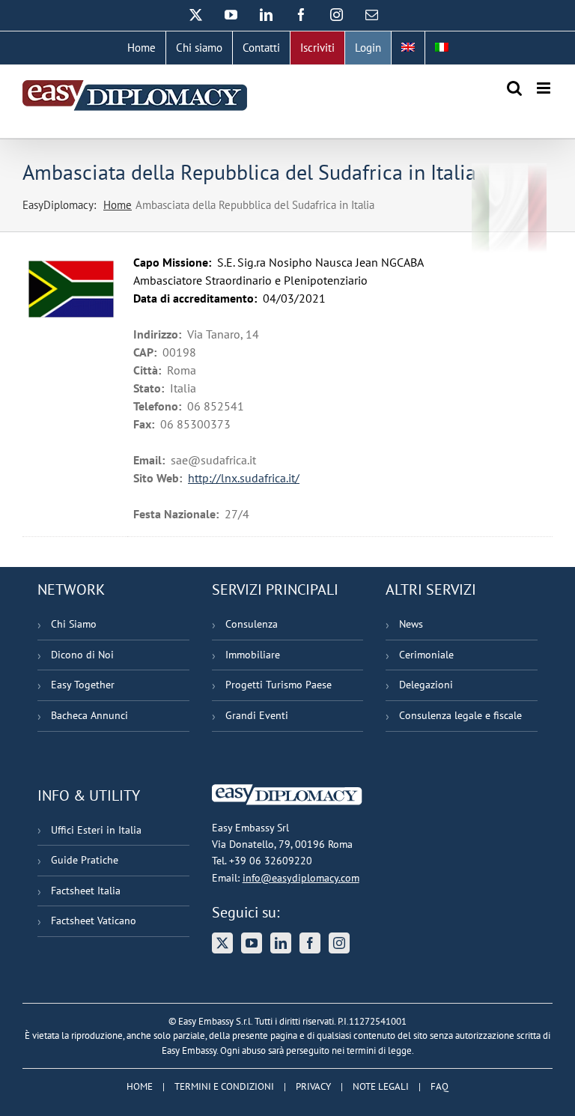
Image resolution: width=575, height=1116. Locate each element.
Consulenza (251, 624)
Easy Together (83, 684)
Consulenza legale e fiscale (460, 715)
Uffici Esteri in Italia (96, 830)
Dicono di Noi (82, 654)
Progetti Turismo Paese (278, 684)
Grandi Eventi (256, 715)
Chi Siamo (74, 624)
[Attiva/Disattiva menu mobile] (545, 88)
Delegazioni (426, 684)
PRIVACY (313, 1086)
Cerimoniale (426, 654)
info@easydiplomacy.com (301, 878)
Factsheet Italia (86, 890)
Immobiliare (252, 654)
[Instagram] (339, 942)
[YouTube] (251, 942)
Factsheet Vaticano (93, 920)
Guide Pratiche (84, 860)
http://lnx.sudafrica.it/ (243, 477)
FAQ (439, 1086)
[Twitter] (222, 942)
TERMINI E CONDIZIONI (224, 1086)
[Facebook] (309, 942)
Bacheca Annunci (89, 715)
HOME (140, 1086)
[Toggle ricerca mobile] (514, 88)
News (411, 624)
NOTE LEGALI (381, 1086)
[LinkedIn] (280, 942)
